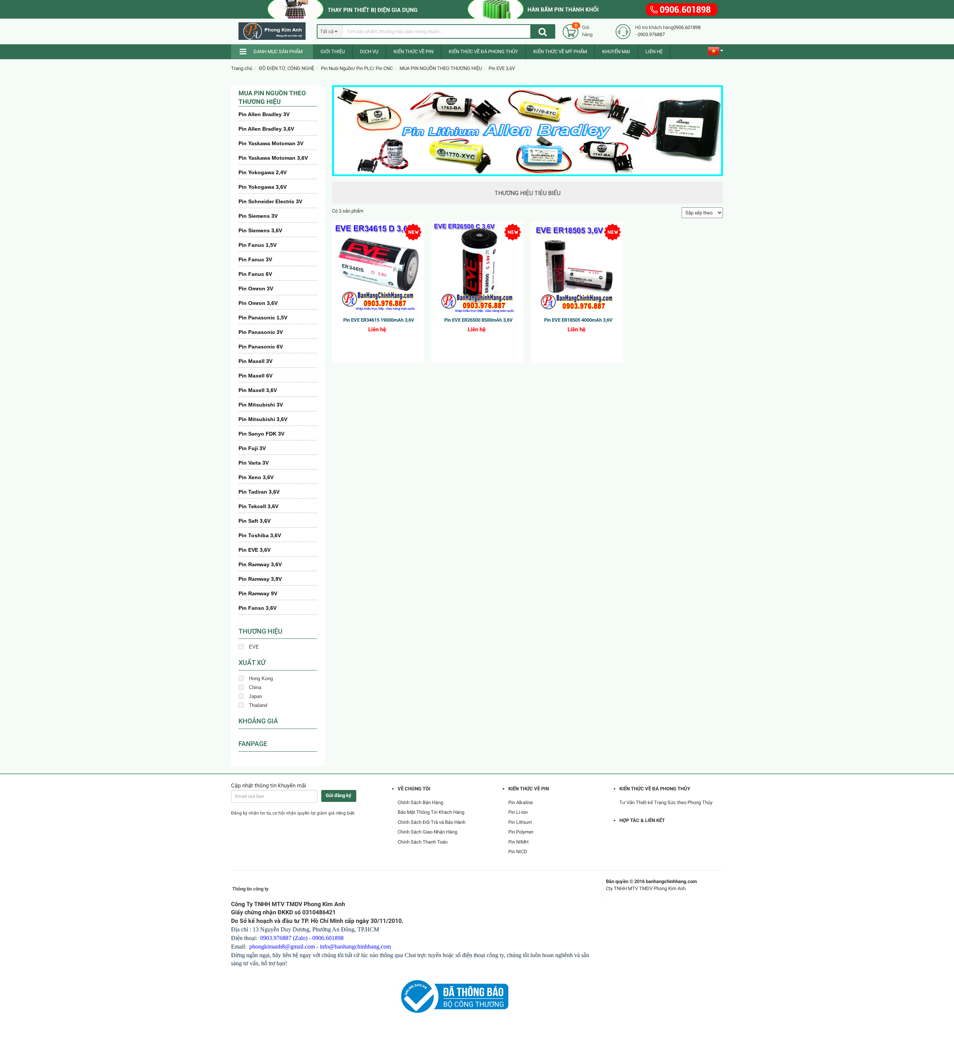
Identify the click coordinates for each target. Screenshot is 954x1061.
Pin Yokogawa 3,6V (262, 187)
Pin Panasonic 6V (260, 347)
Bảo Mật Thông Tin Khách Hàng (431, 812)
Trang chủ (241, 68)
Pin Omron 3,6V (258, 303)
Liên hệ (654, 51)
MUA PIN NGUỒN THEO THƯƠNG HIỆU (440, 68)
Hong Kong (261, 678)
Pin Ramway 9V (257, 593)
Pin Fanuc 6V (255, 274)
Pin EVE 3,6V (502, 68)
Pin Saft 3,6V (254, 521)
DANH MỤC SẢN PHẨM (278, 51)
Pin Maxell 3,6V (257, 390)
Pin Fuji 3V (252, 448)
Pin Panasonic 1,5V (262, 318)
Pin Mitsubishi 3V (260, 405)
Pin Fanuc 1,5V (257, 245)
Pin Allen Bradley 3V (264, 114)
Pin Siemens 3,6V (260, 230)
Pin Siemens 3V (258, 216)
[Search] (542, 31)
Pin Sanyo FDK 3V (261, 434)
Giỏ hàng (587, 31)
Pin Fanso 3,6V (257, 608)
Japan (255, 696)
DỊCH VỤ (369, 51)
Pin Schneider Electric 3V (270, 201)
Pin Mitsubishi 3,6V (262, 419)
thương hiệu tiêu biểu (527, 193)
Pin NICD (517, 851)
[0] (570, 31)
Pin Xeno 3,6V (256, 477)
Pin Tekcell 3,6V (258, 506)
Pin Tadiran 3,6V (258, 492)
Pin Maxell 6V (255, 376)
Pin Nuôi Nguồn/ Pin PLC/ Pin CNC (357, 68)
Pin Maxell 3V (255, 361)
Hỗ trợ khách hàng (654, 27)
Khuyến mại (616, 51)
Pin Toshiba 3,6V (259, 535)
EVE (254, 647)
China (255, 687)
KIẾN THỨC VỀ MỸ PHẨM (560, 51)
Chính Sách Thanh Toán (423, 842)
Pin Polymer (520, 832)
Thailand (258, 705)
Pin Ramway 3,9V (260, 579)
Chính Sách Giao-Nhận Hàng (427, 832)
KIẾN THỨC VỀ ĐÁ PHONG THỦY (483, 51)
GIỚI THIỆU (332, 51)
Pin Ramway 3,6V (260, 564)
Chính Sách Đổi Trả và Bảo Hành (431, 822)
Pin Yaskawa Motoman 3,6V (273, 158)
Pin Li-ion (518, 812)
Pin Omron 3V (255, 288)
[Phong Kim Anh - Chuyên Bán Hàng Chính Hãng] (275, 31)
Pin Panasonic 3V (260, 332)
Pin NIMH (518, 842)
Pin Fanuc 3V (255, 259)
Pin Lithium (520, 822)
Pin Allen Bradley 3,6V (266, 129)
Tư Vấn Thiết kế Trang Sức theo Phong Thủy (666, 802)
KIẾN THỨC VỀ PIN (413, 51)
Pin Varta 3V (253, 463)
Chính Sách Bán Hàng (420, 802)
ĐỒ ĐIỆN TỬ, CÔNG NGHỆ (286, 68)
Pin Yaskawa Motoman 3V (270, 143)
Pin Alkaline (520, 802)
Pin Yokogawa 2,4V (262, 172)
